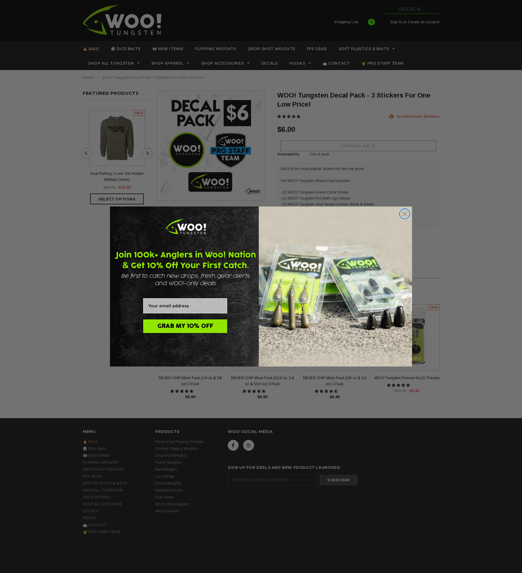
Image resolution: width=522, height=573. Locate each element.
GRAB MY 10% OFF (185, 326)
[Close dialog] (404, 214)
